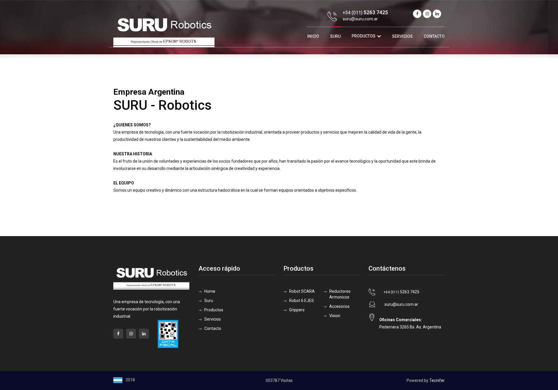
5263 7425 (401, 292)
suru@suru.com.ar (360, 18)
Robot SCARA (302, 291)
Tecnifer (437, 380)
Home (209, 291)
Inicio (313, 36)
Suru (335, 36)
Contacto (434, 36)
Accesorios (339, 306)
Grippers (297, 310)
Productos (363, 36)
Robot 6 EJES (301, 300)
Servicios (402, 36)
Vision (334, 315)
